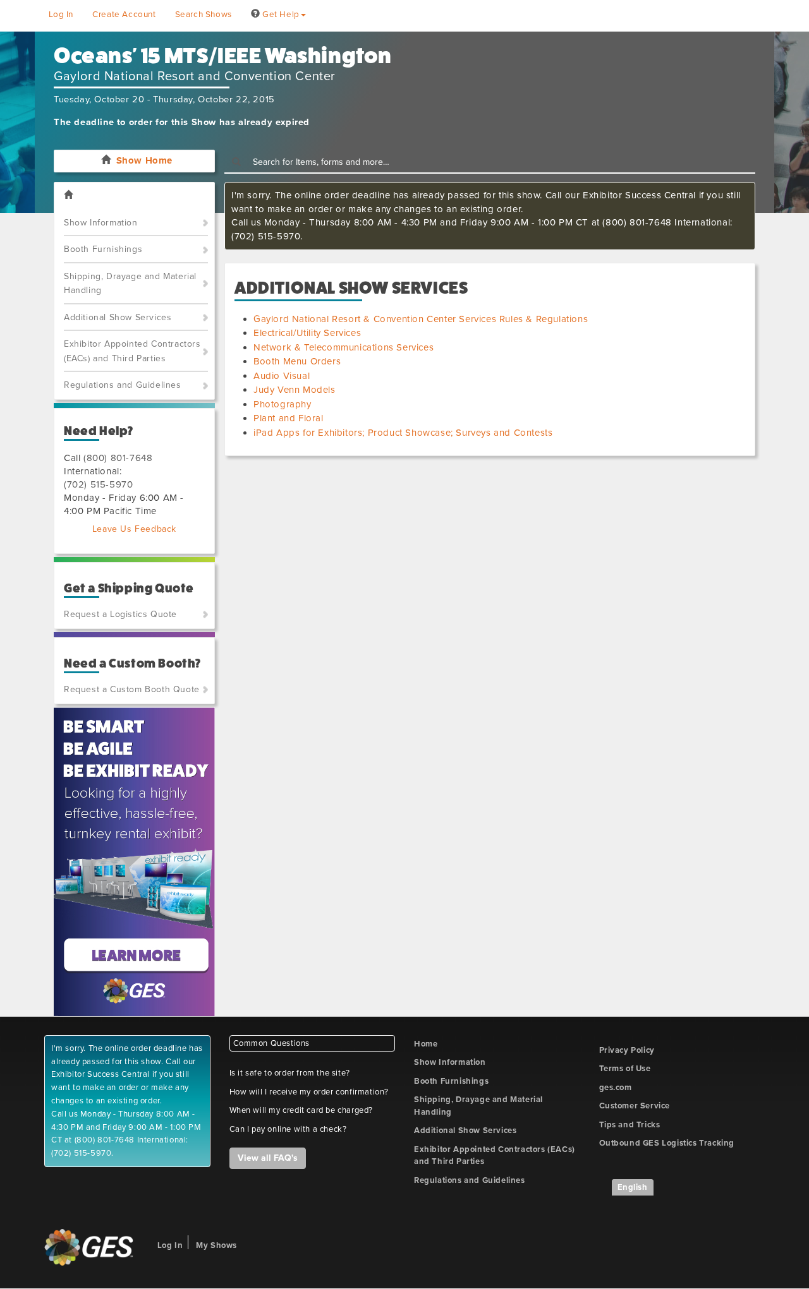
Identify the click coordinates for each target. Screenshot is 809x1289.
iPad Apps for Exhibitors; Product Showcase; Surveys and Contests (402, 432)
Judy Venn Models (294, 389)
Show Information (101, 222)
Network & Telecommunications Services (343, 347)
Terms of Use (625, 1069)
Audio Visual (281, 375)
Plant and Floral (288, 418)
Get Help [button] (279, 14)
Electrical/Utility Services (307, 333)
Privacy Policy (627, 1050)
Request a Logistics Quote (120, 614)
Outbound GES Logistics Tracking (667, 1143)
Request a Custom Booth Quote (132, 689)
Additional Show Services (117, 317)
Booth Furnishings (103, 249)
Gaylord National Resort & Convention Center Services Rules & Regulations (420, 319)
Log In (61, 14)
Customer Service (635, 1106)
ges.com (615, 1087)
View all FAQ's (268, 1158)
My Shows (216, 1245)
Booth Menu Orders (297, 361)
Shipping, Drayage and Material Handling (130, 283)
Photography (282, 404)
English (632, 1187)
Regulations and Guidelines (122, 385)
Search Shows (203, 14)
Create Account (123, 14)
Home (425, 1044)
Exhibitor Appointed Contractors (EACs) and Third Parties (132, 351)
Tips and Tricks (629, 1125)
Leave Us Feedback (134, 529)
